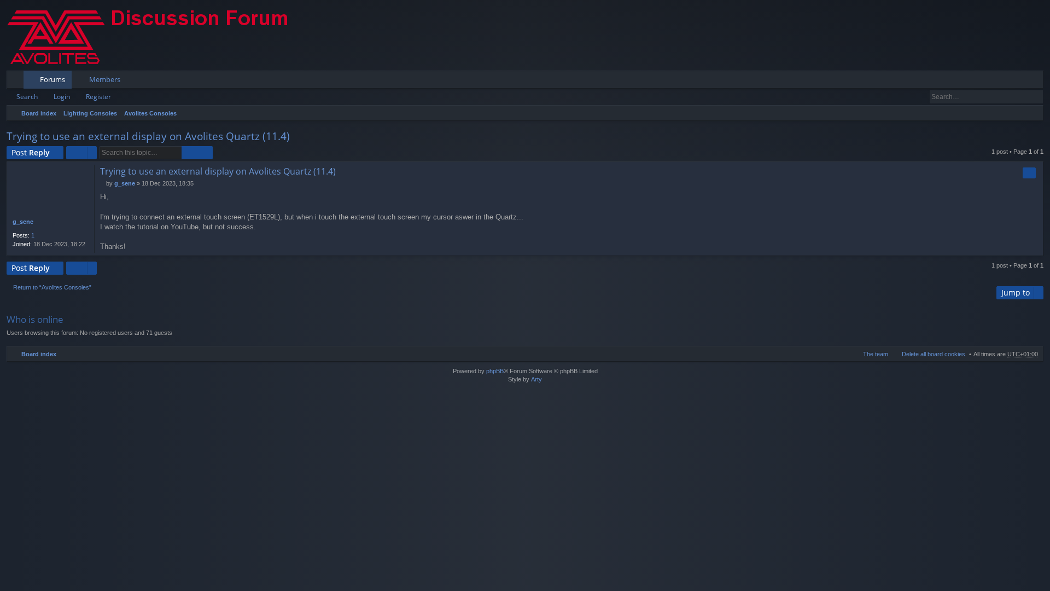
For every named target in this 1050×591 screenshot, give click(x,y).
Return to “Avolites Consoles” (52, 287)
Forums (52, 79)
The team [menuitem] (875, 354)
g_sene (23, 221)
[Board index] (157, 35)
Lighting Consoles (90, 113)
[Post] (103, 183)
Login (62, 96)
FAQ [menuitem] (1005, 81)
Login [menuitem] (1020, 81)
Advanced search (1035, 96)
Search (27, 96)
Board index (38, 113)
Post (30, 152)
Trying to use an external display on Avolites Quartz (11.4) (148, 136)
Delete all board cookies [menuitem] (933, 354)
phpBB (495, 371)
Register (98, 96)
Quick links (17, 81)
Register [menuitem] (1037, 81)
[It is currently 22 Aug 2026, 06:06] (1032, 113)
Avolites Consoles (150, 113)
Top (1037, 249)
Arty (536, 379)
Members (104, 79)
